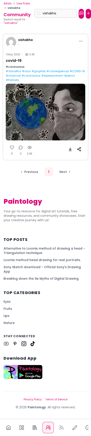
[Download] (70, 149)
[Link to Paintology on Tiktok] (32, 343)
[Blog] (61, 427)
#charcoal (13, 76)
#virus (26, 71)
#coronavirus (31, 76)
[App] (21, 427)
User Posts (23, 3)
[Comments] (20, 147)
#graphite (39, 71)
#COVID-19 (77, 71)
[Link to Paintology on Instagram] (24, 343)
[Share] (79, 149)
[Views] (29, 147)
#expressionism (52, 76)
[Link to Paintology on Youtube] (6, 343)
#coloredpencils (57, 71)
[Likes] (12, 147)
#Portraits (12, 80)
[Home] (8, 427)
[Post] (88, 13)
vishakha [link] (14, 8)
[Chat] (81, 13)
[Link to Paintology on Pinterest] (15, 343)
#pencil (69, 76)
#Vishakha (13, 71)
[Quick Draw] (74, 427)
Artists (8, 3)
